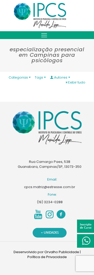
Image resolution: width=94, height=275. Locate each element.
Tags (39, 77)
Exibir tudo (76, 82)
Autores (60, 77)
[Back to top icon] (83, 264)
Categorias (18, 77)
